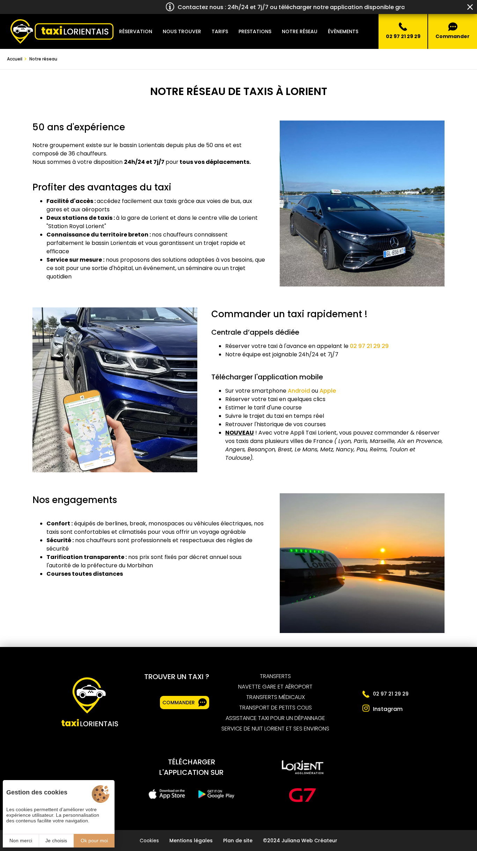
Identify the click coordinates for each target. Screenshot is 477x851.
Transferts (275, 676)
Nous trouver (182, 31)
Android (299, 391)
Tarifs (220, 31)
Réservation (135, 31)
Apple (328, 391)
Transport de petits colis (275, 707)
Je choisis (56, 840)
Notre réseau (299, 31)
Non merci (20, 840)
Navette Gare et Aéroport (275, 686)
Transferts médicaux (275, 697)
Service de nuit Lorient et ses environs (275, 728)
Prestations (255, 31)
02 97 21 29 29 (369, 346)
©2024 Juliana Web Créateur (300, 840)
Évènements (343, 31)
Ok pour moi (94, 840)
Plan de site (237, 840)
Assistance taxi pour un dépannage (275, 718)
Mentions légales (191, 840)
